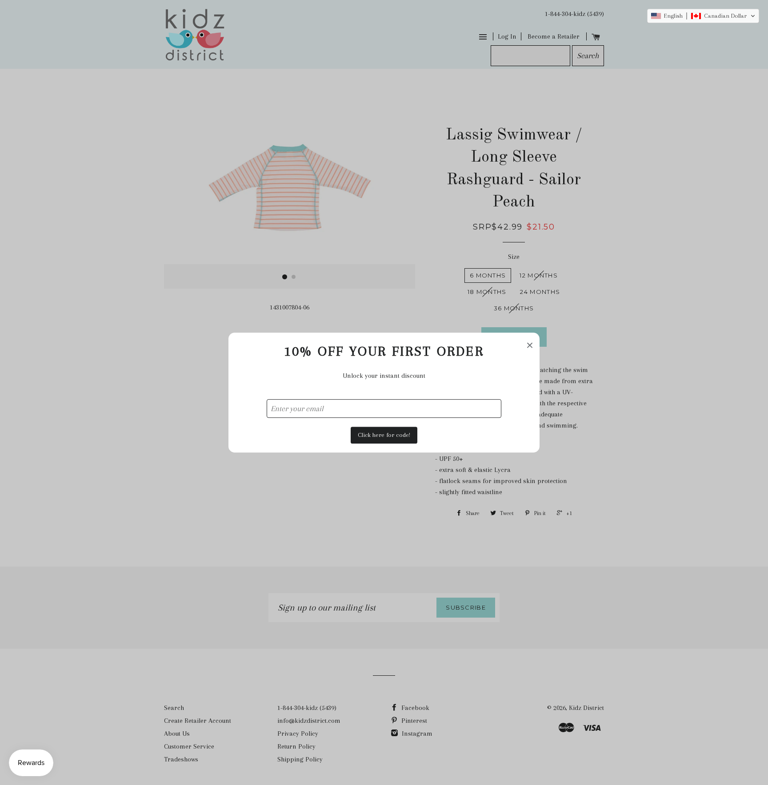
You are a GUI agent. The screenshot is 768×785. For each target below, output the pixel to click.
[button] (703, 16)
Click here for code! (384, 435)
